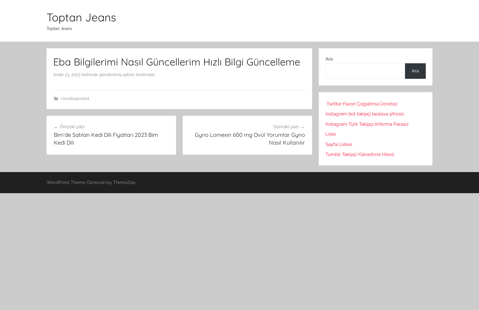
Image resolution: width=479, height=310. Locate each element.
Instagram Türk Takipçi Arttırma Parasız (367, 124)
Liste (330, 134)
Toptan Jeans (81, 17)
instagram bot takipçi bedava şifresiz (364, 114)
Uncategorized (75, 98)
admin (129, 74)
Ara (329, 59)
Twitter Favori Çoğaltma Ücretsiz (362, 104)
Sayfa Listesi (338, 144)
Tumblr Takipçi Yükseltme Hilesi (359, 154)
